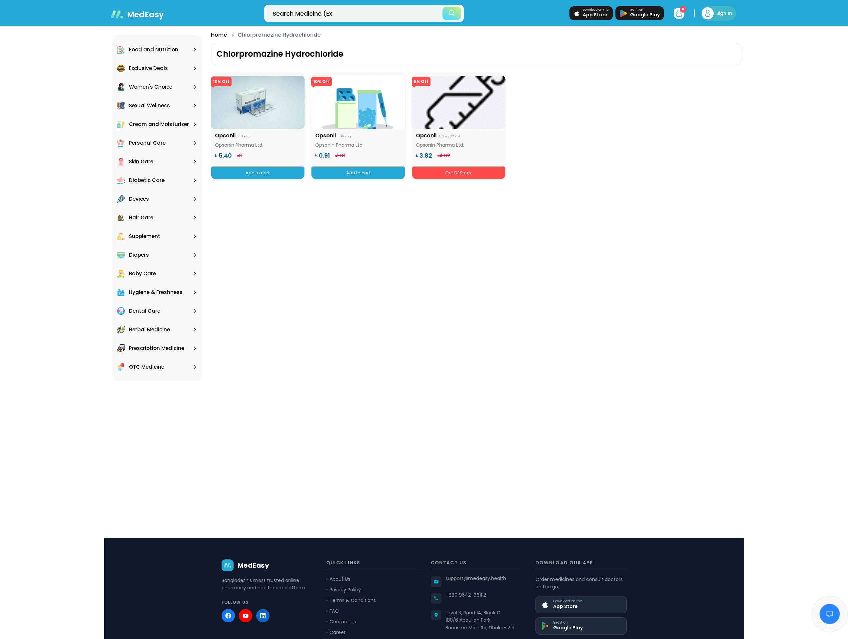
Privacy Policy (345, 589)
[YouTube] (245, 615)
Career (338, 632)
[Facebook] (228, 615)
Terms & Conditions (353, 600)
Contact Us (343, 621)
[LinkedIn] (263, 615)
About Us (340, 579)
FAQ (334, 611)
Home (219, 35)
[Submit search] (451, 13)
